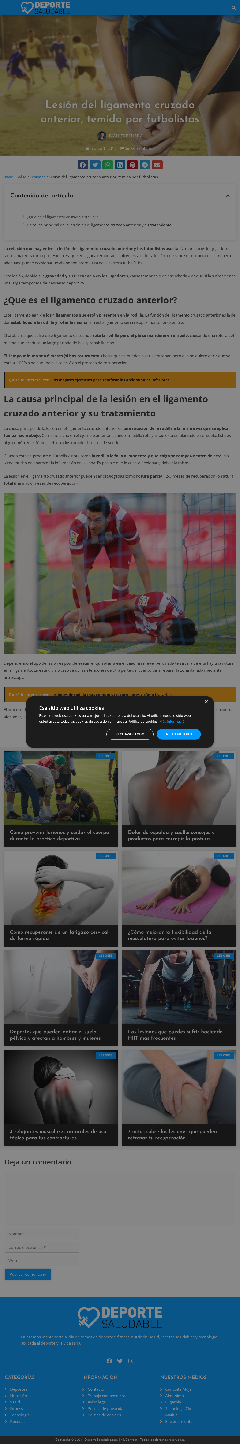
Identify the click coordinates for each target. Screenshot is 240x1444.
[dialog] (120, 722)
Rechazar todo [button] (130, 734)
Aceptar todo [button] (179, 734)
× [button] (206, 702)
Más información (173, 721)
